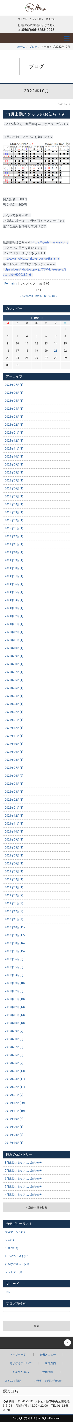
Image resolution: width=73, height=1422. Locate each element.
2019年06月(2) (14, 1055)
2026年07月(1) (14, 384)
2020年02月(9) (14, 991)
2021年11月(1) (14, 823)
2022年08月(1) (14, 759)
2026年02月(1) (14, 424)
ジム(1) (9, 1240)
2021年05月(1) (14, 871)
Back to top (36, 1343)
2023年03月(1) (14, 703)
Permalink (10, 283)
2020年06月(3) (14, 959)
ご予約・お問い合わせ (48, 1380)
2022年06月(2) (14, 775)
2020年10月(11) (15, 927)
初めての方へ (21, 1372)
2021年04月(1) (14, 879)
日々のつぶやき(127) (18, 1256)
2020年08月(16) (15, 943)
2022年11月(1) (14, 735)
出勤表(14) (11, 1248)
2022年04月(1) (14, 783)
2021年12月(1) (14, 815)
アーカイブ (14, 376)
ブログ (33, 46)
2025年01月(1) (14, 528)
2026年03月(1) (14, 416)
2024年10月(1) (14, 552)
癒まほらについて (21, 1363)
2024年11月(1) (14, 544)
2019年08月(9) (14, 1039)
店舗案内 (50, 1363)
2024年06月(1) (14, 584)
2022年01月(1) (14, 807)
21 (55, 350)
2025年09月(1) (14, 464)
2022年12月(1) (14, 727)
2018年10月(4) (14, 1118)
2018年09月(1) (14, 1126)
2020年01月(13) (15, 999)
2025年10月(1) (14, 456)
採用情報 (47, 1372)
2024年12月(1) (14, 536)
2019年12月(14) (15, 1007)
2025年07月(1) (14, 480)
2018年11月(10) (15, 1110)
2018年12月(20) (15, 1102)
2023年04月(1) (14, 695)
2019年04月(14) (15, 1070)
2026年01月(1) (14, 432)
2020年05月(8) (14, 967)
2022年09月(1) (14, 751)
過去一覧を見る (37, 1207)
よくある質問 (13, 1380)
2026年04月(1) (14, 408)
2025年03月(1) (14, 512)
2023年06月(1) (14, 680)
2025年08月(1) (14, 472)
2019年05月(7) (14, 1063)
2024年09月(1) (14, 560)
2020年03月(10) (15, 983)
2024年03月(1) (14, 608)
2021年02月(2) (14, 895)
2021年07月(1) (14, 855)
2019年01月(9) (14, 1094)
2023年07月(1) (14, 672)
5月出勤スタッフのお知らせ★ (23, 1186)
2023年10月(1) (14, 648)
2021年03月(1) (14, 887)
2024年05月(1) (14, 592)
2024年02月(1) (14, 616)
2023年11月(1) (14, 640)
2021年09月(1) (14, 839)
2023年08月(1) (14, 664)
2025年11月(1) (14, 448)
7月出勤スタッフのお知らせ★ (23, 1170)
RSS (7, 1291)
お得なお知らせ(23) (17, 1264)
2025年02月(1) (14, 520)
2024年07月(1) (14, 576)
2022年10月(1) (14, 743)
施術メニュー (48, 1354)
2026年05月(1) (14, 400)
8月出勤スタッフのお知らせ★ (23, 1162)
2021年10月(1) (14, 831)
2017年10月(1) (14, 1142)
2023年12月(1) (14, 632)
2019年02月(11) (15, 1086)
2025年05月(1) (14, 496)
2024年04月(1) (14, 600)
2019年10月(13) (15, 1023)
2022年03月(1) (14, 791)
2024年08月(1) (14, 568)
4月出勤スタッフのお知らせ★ (23, 1194)
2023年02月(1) (14, 711)
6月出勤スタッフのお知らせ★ (23, 1178)
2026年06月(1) (14, 392)
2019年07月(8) (14, 1047)
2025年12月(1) (14, 440)
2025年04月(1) (14, 504)
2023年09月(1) (14, 656)
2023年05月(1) (14, 687)
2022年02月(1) (14, 799)
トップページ (18, 1354)
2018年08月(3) (14, 1134)
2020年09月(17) (15, 935)
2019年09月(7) (14, 1031)
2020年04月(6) (14, 975)
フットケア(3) (13, 1272)
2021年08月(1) (14, 847)
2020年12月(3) (14, 911)
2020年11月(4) (14, 919)
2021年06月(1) (14, 863)
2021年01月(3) (14, 903)
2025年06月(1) (14, 488)
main (38, 296)
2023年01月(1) (14, 719)
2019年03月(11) (15, 1078)
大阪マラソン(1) (15, 1232)
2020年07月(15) (15, 951)
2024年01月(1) (14, 624)
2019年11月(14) (15, 1015)
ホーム (21, 46)
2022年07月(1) (14, 767)
